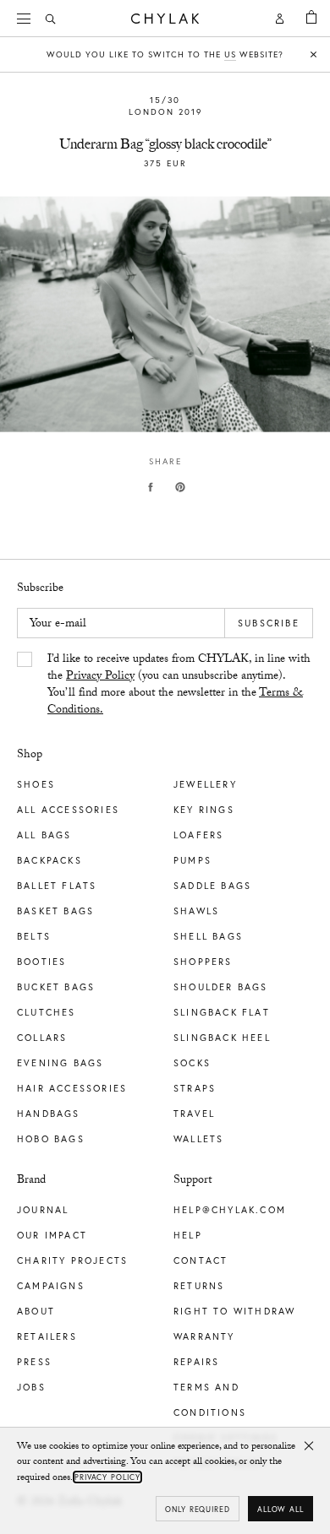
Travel (194, 1113)
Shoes (36, 784)
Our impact (52, 1235)
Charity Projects (72, 1260)
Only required (197, 1509)
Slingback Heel (222, 1037)
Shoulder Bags (220, 987)
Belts (34, 936)
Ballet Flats (56, 886)
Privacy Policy (100, 677)
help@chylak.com (229, 1210)
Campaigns (51, 1286)
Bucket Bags (56, 987)
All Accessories (68, 810)
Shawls (196, 911)
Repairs (196, 1362)
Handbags (48, 1113)
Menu (25, 18)
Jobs (31, 1387)
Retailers (47, 1336)
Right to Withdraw (234, 1311)
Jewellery (205, 784)
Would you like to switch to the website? (165, 54)
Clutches (46, 1012)
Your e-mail (58, 625)
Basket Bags (55, 911)
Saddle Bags (212, 886)
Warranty (204, 1336)
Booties (41, 962)
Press (34, 1362)
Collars (42, 1037)
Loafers (198, 835)
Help (187, 1235)
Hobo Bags (51, 1139)
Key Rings (203, 810)
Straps (194, 1088)
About (36, 1311)
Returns (198, 1286)
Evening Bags (60, 1063)
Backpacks (49, 860)
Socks (192, 1063)
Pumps (192, 860)
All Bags (44, 835)
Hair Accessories (72, 1088)
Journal (43, 1210)
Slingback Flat (221, 1012)
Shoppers (203, 962)
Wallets (198, 1139)
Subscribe (269, 623)
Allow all (280, 1509)
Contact (200, 1260)
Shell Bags (208, 936)
